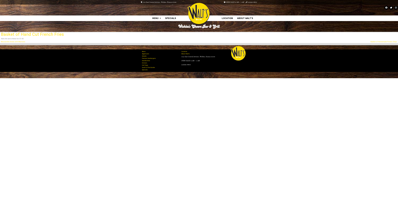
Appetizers (145, 54)
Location (227, 18)
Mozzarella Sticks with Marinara (13, 42)
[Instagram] (396, 8)
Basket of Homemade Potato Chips (384, 42)
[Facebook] (386, 8)
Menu (155, 18)
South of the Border (148, 67)
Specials (170, 18)
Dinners (144, 63)
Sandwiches (146, 60)
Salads (144, 56)
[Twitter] (391, 8)
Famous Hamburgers (149, 58)
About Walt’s (245, 18)
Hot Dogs (145, 65)
